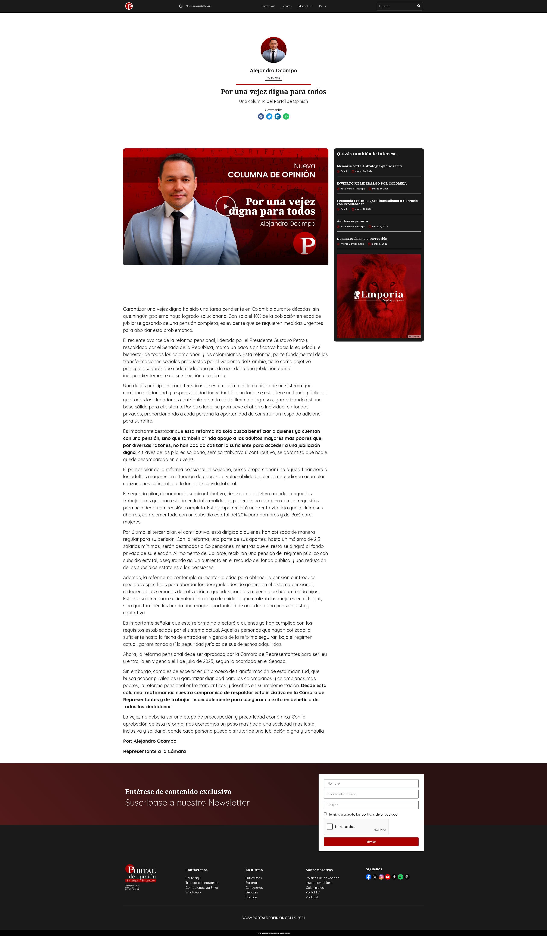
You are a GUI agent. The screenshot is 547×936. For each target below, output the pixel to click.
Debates (286, 6)
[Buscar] (419, 6)
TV (320, 6)
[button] (261, 116)
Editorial (303, 6)
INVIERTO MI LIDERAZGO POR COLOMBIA (372, 183)
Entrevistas (268, 6)
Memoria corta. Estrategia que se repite (370, 166)
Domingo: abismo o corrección (362, 238)
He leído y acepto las (362, 814)
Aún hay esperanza (352, 221)
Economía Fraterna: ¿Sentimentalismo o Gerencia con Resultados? (377, 202)
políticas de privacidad (379, 814)
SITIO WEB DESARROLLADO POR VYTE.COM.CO (273, 933)
